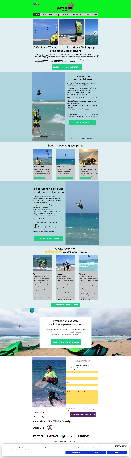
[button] (46, 14)
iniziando (45, 60)
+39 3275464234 (53, 421)
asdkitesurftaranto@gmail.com (40, 417)
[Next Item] (95, 32)
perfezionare (58, 60)
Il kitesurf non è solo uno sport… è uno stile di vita (49, 190)
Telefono (68, 376)
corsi (72, 332)
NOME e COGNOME (71, 369)
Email (67, 382)
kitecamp (70, 92)
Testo (67, 388)
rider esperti (73, 50)
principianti (56, 50)
